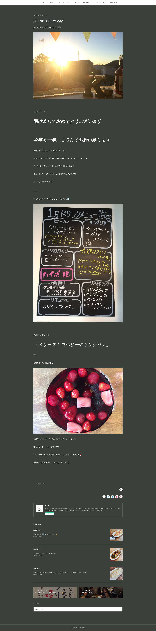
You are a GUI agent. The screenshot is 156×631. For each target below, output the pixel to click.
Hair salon (86, 2)
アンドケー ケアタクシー (47, 2)
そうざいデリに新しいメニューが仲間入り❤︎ (46, 553)
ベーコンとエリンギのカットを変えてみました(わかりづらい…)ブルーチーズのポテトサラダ (59, 572)
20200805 (36, 530)
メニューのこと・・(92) (39, 483)
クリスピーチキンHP (65, 2)
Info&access (113, 2)
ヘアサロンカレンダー (99, 2)
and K (76, 2)
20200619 (36, 568)
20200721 (36, 549)
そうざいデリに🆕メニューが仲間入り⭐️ (45, 534)
